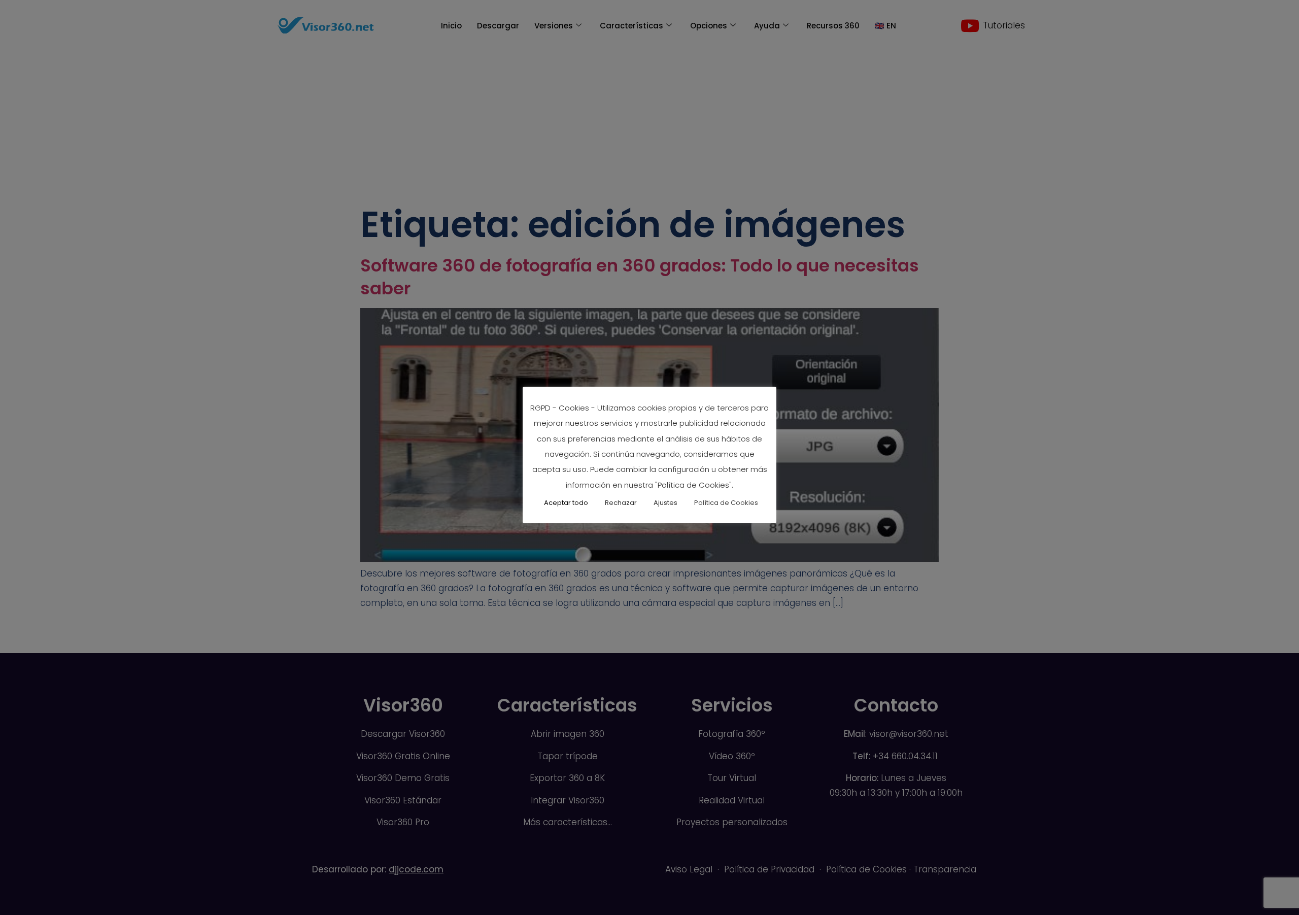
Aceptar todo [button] (566, 502)
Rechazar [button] (621, 502)
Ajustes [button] (665, 502)
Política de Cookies (726, 502)
